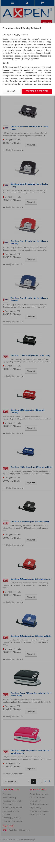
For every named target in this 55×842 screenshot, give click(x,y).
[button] (12, 91)
